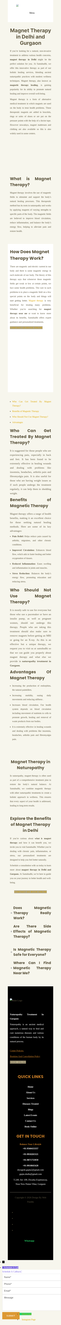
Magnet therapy (36, 300)
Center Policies (17, 1050)
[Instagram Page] (21, 1319)
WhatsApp (26, 1314)
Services (30, 1098)
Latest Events (30, 1115)
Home (30, 1087)
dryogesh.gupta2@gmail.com (30, 1170)
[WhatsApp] (21, 1314)
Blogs (30, 1109)
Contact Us (18, 327)
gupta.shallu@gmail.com (30, 1174)
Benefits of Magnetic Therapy (25, 411)
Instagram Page (29, 1319)
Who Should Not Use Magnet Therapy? (30, 417)
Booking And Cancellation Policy (25, 1056)
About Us (30, 1092)
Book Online (34, 327)
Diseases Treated (31, 1104)
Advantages (17, 422)
